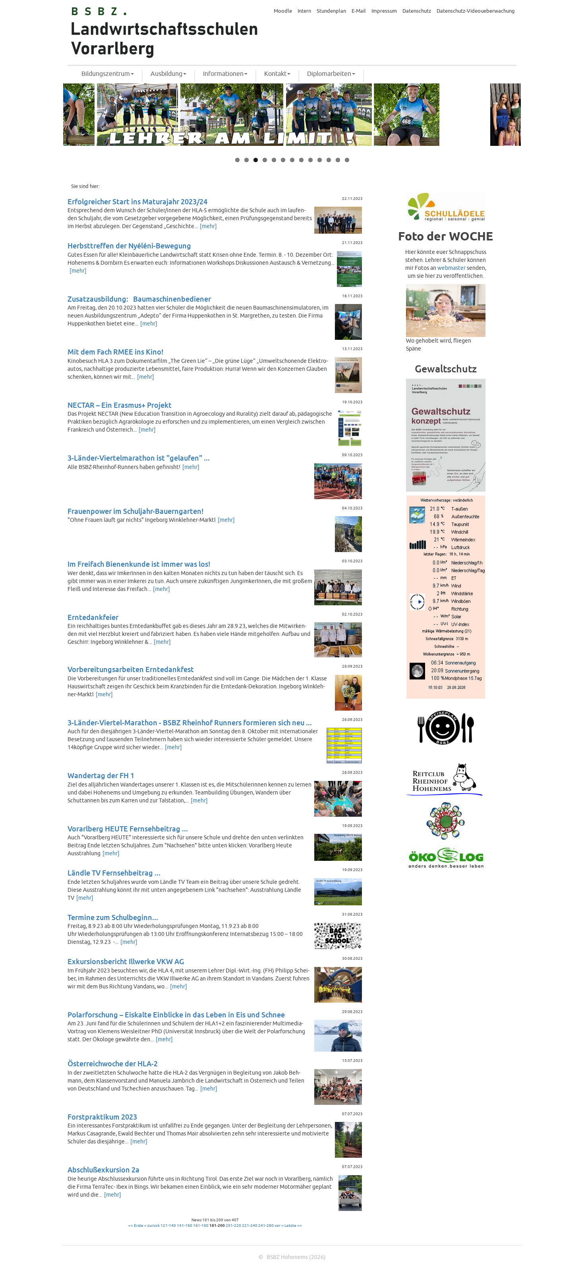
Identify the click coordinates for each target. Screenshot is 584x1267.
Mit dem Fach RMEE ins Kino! (116, 352)
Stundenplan (331, 11)
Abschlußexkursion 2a (103, 1170)
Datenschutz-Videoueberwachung (476, 11)
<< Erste (135, 1226)
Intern (304, 11)
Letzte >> (293, 1226)
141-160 (184, 1226)
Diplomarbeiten (329, 74)
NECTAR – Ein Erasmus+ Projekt (120, 405)
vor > (279, 1226)
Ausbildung (166, 74)
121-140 (168, 1226)
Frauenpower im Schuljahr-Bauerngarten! (136, 511)
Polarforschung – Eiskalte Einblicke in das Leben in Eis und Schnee (176, 1015)
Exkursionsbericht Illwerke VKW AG (126, 962)
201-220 (233, 1226)
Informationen (223, 74)
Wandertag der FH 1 (101, 776)
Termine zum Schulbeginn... (113, 918)
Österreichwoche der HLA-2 (113, 1064)
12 (338, 160)
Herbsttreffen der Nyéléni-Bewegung (129, 246)
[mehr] (208, 226)
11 (329, 160)
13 (347, 160)
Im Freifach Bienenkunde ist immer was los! (139, 564)
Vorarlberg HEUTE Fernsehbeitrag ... (128, 829)
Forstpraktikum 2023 (102, 1117)
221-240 (249, 1226)
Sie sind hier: (85, 186)
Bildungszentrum (105, 74)
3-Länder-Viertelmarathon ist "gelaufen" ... (139, 458)
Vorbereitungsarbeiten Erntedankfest (131, 670)
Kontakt (275, 74)
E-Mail (359, 11)
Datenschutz (416, 11)
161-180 (201, 1226)
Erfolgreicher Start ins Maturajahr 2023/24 (137, 202)
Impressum (384, 11)
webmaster (451, 268)
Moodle (283, 11)
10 (319, 160)
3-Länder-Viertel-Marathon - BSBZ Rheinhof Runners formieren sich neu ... (190, 723)
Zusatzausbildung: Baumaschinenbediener (139, 299)
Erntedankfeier (93, 618)
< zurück (152, 1226)
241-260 (266, 1226)
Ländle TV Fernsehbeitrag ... (114, 873)
